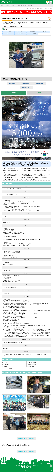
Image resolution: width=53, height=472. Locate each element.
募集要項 (14, 92)
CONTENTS (26, 470)
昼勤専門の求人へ (27, 87)
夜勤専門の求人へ (40, 83)
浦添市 (12, 5)
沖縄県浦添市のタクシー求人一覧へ (27, 438)
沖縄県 (7, 5)
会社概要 (39, 92)
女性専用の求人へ (27, 83)
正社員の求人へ (13, 83)
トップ (2, 5)
